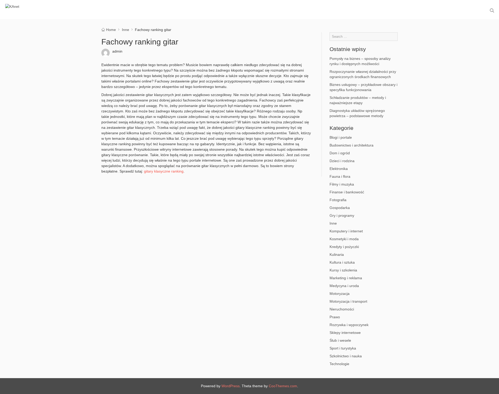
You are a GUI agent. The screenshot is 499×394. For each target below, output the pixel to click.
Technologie (339, 364)
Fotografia (338, 200)
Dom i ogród (340, 153)
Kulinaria (337, 254)
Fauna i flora (340, 176)
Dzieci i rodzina (342, 161)
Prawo (335, 317)
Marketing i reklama (346, 278)
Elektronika (339, 169)
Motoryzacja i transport (348, 301)
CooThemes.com (283, 386)
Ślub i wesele (340, 340)
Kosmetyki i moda (344, 239)
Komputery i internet (346, 231)
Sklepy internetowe (345, 333)
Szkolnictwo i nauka (346, 356)
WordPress (230, 386)
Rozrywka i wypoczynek (349, 325)
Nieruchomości (342, 309)
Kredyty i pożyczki (344, 247)
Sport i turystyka (343, 348)
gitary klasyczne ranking (163, 171)
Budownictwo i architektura (351, 145)
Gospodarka (340, 208)
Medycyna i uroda (344, 286)
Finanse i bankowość (347, 192)
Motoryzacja (340, 293)
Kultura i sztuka (342, 262)
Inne (333, 223)
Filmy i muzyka (342, 184)
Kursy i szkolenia (343, 270)
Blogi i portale (341, 137)
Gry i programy (342, 215)
